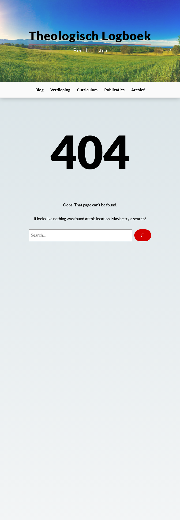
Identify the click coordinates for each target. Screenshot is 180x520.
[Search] (142, 235)
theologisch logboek (90, 35)
